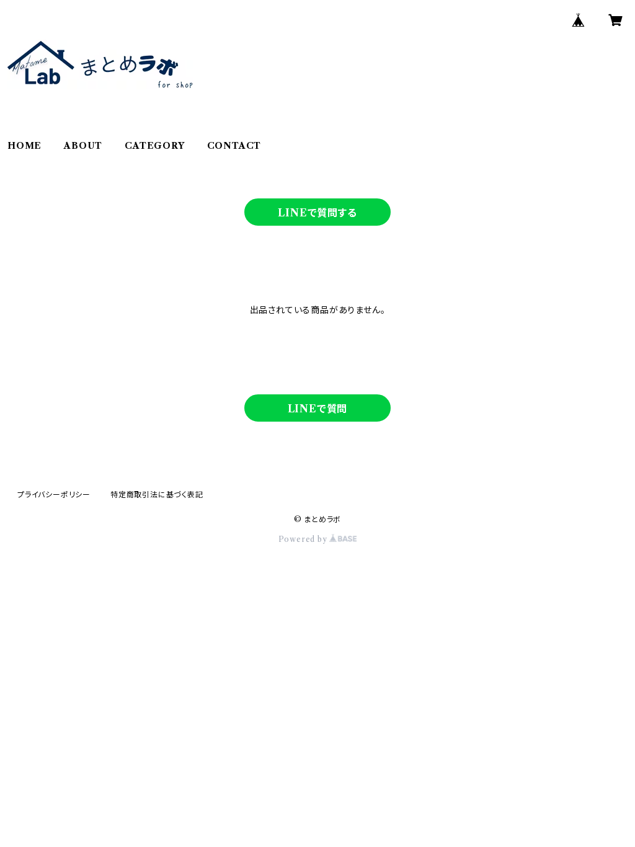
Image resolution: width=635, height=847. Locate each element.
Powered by (304, 539)
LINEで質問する (317, 212)
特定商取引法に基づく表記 (156, 494)
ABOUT (83, 145)
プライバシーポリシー (54, 494)
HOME (24, 145)
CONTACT (234, 145)
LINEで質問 (318, 408)
